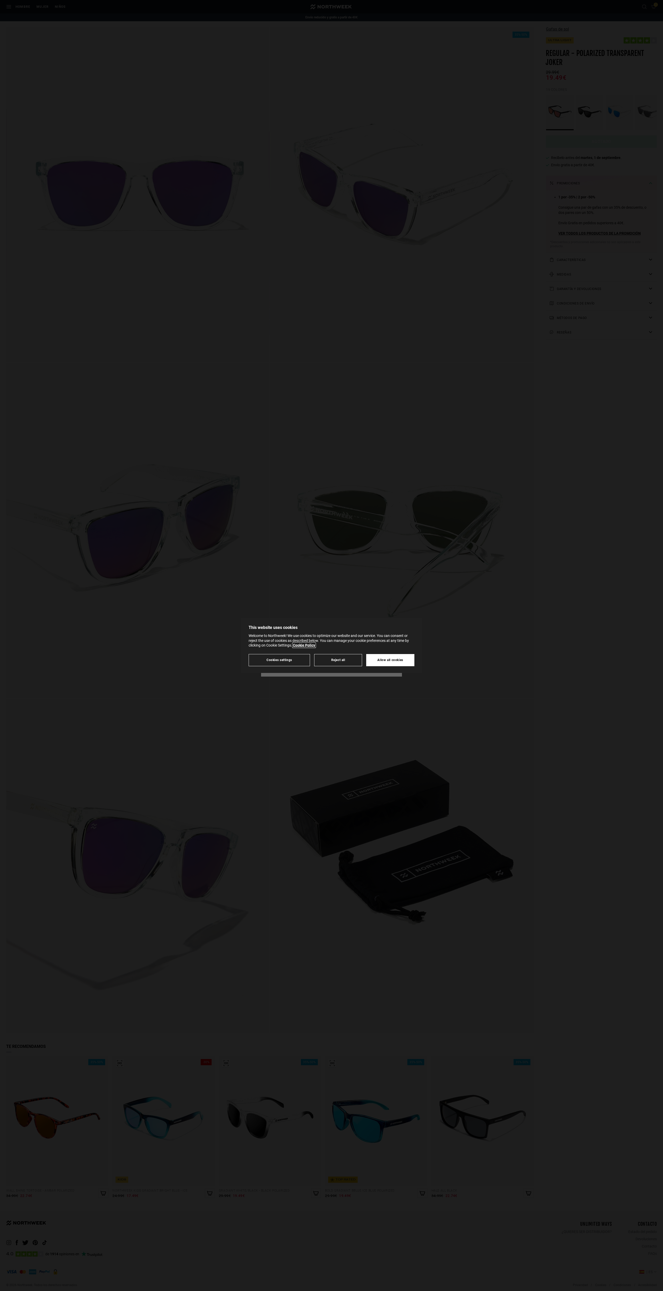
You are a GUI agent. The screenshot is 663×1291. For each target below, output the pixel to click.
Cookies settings (279, 660)
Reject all (338, 660)
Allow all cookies (390, 660)
